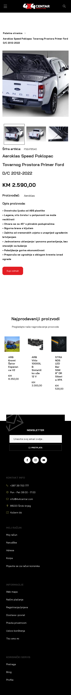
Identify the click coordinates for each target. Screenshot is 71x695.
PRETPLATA (36, 448)
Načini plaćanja (14, 599)
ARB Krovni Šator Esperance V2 (11, 342)
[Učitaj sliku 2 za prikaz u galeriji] (36, 134)
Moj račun (11, 534)
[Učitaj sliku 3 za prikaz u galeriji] (58, 134)
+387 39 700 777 (19, 485)
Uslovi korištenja (15, 630)
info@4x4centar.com (21, 499)
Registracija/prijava (17, 607)
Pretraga (11, 664)
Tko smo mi (12, 638)
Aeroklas (29, 195)
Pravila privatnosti (16, 622)
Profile (9, 679)
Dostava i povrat (15, 615)
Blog (9, 672)
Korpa (9, 558)
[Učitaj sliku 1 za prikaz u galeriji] (14, 134)
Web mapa (12, 591)
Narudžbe (11, 542)
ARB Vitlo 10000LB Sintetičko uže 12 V (34, 342)
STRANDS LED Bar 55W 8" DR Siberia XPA (58, 342)
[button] (5, 6)
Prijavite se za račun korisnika (23, 566)
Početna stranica (12, 33)
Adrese (10, 550)
